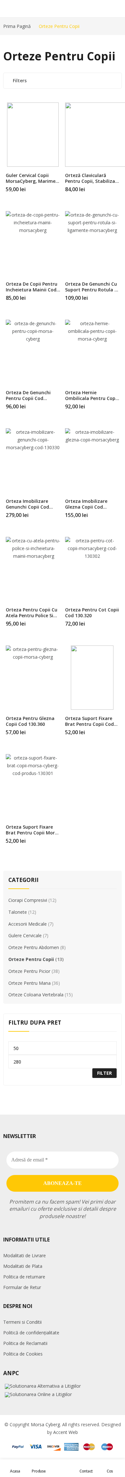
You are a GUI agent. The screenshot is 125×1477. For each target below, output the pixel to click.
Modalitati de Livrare (24, 1255)
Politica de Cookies (23, 1354)
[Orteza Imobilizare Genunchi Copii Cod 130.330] (33, 460)
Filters (20, 80)
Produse (39, 1471)
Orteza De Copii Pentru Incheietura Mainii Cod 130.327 (31, 289)
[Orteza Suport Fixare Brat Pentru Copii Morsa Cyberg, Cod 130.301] (33, 786)
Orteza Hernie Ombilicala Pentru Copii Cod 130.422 (91, 398)
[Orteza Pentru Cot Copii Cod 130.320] (92, 569)
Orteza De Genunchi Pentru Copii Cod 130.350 (28, 398)
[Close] (117, 863)
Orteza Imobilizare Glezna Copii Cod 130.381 (86, 507)
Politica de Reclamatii (25, 1343)
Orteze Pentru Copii (31, 959)
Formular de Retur (22, 1287)
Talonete (17, 912)
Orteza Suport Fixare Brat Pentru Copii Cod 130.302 (89, 724)
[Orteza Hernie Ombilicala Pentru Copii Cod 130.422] (92, 352)
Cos (110, 1471)
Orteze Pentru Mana (29, 983)
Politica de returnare (24, 1277)
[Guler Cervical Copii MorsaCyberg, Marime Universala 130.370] (33, 134)
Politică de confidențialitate (31, 1333)
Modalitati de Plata (22, 1266)
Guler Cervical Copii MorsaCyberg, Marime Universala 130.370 (30, 181)
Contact (86, 1471)
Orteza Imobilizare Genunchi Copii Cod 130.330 (27, 507)
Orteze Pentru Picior (29, 971)
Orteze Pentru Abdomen (33, 947)
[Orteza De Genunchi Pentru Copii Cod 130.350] (33, 352)
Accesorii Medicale (27, 924)
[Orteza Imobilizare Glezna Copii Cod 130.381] (92, 460)
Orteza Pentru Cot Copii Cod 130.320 (92, 612)
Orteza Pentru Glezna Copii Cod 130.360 (30, 721)
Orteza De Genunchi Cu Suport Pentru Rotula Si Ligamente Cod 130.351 (91, 289)
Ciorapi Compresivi (27, 900)
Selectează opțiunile (118, 187)
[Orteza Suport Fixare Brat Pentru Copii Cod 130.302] (92, 677)
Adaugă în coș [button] (58, 187)
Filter (104, 1073)
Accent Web (65, 1432)
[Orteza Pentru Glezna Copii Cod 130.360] (33, 677)
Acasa (15, 1471)
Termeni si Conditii (22, 1322)
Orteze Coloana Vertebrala (35, 995)
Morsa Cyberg (45, 1424)
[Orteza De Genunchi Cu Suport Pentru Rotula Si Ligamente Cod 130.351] (92, 243)
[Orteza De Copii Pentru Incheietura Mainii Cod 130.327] (33, 243)
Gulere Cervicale (25, 935)
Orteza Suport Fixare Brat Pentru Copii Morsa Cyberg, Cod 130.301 (33, 832)
